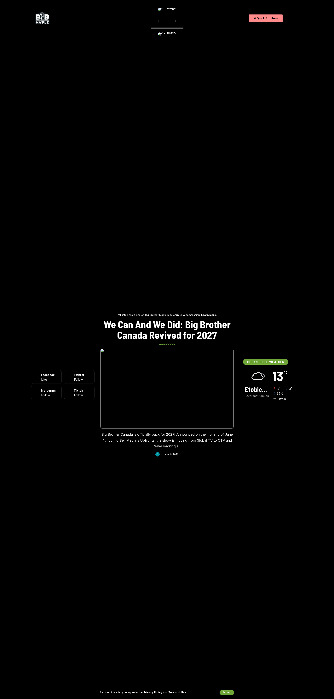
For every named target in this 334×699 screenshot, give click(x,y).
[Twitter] (290, 18)
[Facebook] (286, 18)
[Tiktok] (299, 18)
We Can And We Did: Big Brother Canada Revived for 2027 (167, 329)
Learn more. (209, 314)
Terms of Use (177, 692)
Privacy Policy (152, 692)
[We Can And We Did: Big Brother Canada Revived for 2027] (167, 389)
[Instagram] (294, 18)
